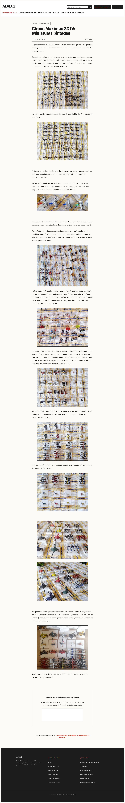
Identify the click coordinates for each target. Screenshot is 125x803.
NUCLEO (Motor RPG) (86, 774)
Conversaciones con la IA (28, 12)
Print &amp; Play (45, 23)
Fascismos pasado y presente (48, 12)
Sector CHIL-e (84, 778)
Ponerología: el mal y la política (72, 12)
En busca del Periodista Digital (89, 762)
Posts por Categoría (54, 778)
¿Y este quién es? (53, 766)
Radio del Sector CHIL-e (87, 782)
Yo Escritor (83, 766)
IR (90, 7)
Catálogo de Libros (102, 7)
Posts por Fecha (53, 774)
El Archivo (117, 7)
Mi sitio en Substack (86, 770)
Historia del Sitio (53, 770)
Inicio (49, 762)
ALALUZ (8, 6)
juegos (35, 23)
